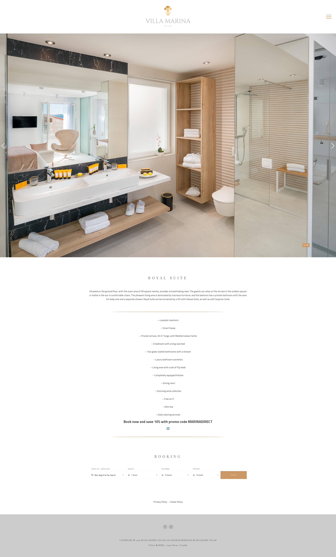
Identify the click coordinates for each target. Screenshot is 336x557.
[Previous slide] (3, 146)
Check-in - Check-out (100, 469)
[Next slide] (333, 146)
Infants (196, 469)
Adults (131, 469)
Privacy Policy (160, 502)
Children (166, 469)
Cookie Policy (176, 502)
